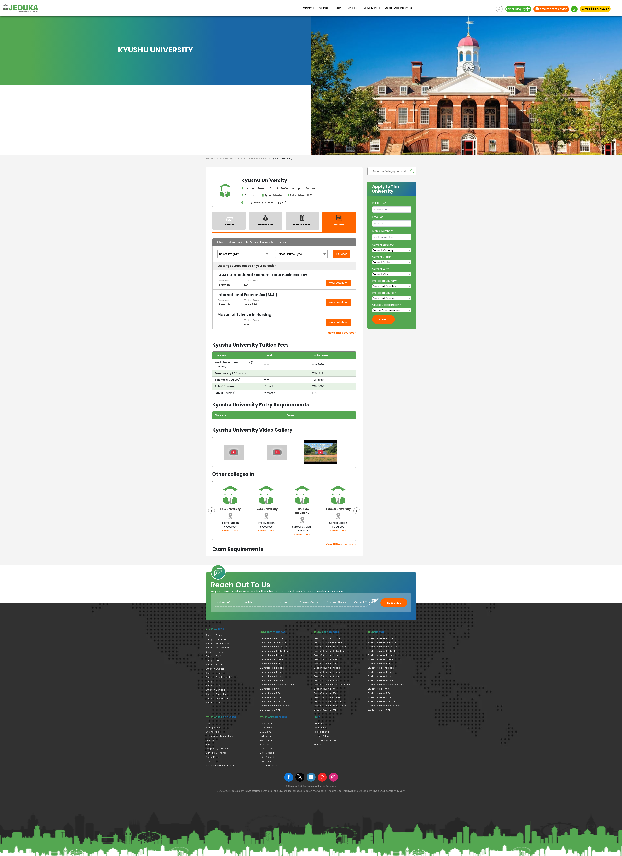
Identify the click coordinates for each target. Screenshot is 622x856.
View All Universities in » (341, 544)
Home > (211, 158)
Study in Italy (213, 660)
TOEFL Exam (266, 740)
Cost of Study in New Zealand (330, 705)
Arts (208, 744)
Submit (383, 319)
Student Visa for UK (378, 688)
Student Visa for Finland (381, 672)
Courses (323, 7)
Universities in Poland (272, 667)
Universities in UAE (270, 710)
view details (337, 283)
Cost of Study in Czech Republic (332, 684)
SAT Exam (265, 736)
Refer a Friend (321, 731)
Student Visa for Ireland (381, 655)
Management (213, 727)
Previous (211, 510)
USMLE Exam (266, 748)
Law (208, 761)
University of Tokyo (338, 511)
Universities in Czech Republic (277, 684)
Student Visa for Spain (380, 659)
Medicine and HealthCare (220, 765)
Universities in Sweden (272, 676)
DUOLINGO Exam (269, 765)
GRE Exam (265, 731)
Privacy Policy (321, 736)
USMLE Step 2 (267, 757)
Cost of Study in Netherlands (330, 646)
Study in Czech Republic (219, 677)
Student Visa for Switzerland (383, 651)
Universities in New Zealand (275, 705)
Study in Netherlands (217, 643)
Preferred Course (384, 293)
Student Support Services (398, 7)
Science (210, 740)
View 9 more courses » (341, 332)
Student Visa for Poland (381, 667)
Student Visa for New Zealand (384, 705)
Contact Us (320, 727)
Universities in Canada (272, 697)
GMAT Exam (266, 723)
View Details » (230, 534)
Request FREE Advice (553, 9)
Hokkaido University (230, 511)
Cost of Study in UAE (325, 710)
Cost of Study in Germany (328, 642)
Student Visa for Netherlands (384, 646)
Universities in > (261, 158)
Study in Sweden (215, 668)
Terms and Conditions (326, 740)
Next (356, 510)
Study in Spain (214, 656)
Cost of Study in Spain (326, 659)
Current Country (383, 245)
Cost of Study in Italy (325, 663)
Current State (381, 257)
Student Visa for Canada (381, 697)
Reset (343, 254)
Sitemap (318, 744)
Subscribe (394, 603)
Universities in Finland (272, 672)
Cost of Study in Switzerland (329, 651)
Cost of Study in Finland (327, 672)
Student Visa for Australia (382, 701)
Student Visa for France (381, 638)
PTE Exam (265, 744)
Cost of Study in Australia (328, 701)
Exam (338, 7)
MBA (208, 723)
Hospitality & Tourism (218, 748)
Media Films (212, 757)
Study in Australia (216, 694)
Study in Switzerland (217, 647)
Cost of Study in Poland (327, 667)
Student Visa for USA (379, 693)
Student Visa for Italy (379, 663)
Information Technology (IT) (222, 736)
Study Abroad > (227, 158)
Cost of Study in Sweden (327, 676)
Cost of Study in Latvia (326, 680)
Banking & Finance (216, 752)
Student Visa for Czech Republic (386, 684)
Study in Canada (215, 689)
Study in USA (213, 685)
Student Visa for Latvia (380, 680)
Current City (380, 269)
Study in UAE (213, 702)
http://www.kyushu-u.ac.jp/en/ (264, 202)
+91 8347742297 (597, 9)
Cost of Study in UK (324, 688)
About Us (319, 723)
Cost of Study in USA (325, 693)
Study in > (244, 158)
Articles (352, 7)
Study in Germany (216, 639)
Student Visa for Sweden (381, 676)
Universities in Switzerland (274, 651)
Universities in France (272, 638)
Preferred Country (384, 281)
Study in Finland (215, 664)
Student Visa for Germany (382, 642)
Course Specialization (386, 305)
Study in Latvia (214, 673)
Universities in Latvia (271, 680)
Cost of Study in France (327, 638)
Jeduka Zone (371, 7)
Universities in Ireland (272, 655)
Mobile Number (382, 231)
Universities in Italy (270, 663)
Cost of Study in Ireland (327, 655)
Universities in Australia (273, 701)
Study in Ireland (215, 652)
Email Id (377, 217)
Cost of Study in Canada (327, 697)
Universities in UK (269, 688)
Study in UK (212, 681)
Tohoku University (266, 509)
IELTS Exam (266, 727)
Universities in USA (270, 693)
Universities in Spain (271, 659)
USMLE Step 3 (267, 761)
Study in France (214, 635)
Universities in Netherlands (275, 646)
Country (307, 7)
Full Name (379, 203)
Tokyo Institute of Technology (302, 511)
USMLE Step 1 (267, 752)
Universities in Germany (273, 642)
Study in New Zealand (218, 698)
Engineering (212, 731)
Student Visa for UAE (379, 710)
